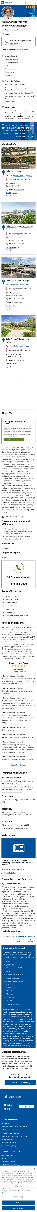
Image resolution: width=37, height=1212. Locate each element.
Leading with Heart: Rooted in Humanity (14, 1127)
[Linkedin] (12, 1105)
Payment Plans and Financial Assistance (14, 1136)
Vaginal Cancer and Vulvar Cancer (16, 616)
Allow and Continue (14, 440)
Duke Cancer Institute (22, 175)
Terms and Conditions (8, 1143)
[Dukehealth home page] (4, 2)
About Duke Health (7, 1155)
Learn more (12, 436)
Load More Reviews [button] (18, 765)
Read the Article (7, 872)
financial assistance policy (20, 1045)
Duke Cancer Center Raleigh (17, 280)
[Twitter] (5, 1109)
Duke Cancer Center (14, 171)
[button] (26, 2)
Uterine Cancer (10, 612)
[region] (18, 1189)
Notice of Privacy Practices (10, 1133)
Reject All (18, 1202)
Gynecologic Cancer (11, 599)
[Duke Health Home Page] (13, 1097)
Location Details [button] (10, 101)
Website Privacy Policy (8, 1146)
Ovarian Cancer (10, 609)
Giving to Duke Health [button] (19, 1082)
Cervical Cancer (10, 606)
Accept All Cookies (18, 1208)
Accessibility (5, 1123)
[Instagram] (8, 1105)
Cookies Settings (18, 1197)
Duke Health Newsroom (9, 1165)
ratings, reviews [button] (30, 14)
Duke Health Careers (8, 1162)
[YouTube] (8, 1109)
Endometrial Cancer (11, 596)
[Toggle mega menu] (31, 2)
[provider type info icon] (35, 19)
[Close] (34, 1168)
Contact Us (26, 1107)
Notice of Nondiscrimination (10, 1130)
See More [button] (8, 75)
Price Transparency (7, 1139)
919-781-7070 (18, 584)
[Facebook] (5, 1105)
